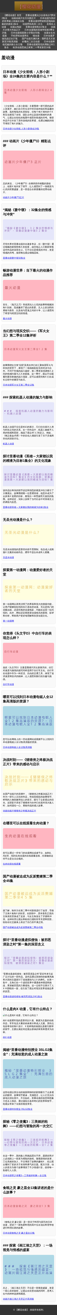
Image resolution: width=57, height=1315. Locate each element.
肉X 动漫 (7, 1037)
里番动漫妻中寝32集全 (14, 258)
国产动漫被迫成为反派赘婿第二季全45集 (23, 927)
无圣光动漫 (8, 557)
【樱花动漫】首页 (12, 15)
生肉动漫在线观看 (12, 864)
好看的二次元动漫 (31, 41)
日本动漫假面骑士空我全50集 (25, 33)
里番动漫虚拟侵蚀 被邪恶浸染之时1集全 (22, 996)
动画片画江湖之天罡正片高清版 (18, 1299)
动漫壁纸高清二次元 (32, 24)
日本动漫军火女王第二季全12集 (18, 385)
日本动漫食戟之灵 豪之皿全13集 (19, 1233)
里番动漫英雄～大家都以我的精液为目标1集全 (25, 507)
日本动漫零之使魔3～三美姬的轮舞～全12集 (24, 1175)
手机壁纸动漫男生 (20, 36)
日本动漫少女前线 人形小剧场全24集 (21, 128)
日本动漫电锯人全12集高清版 (17, 747)
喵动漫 (36, 36)
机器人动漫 (8, 444)
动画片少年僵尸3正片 (13, 197)
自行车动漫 (8, 684)
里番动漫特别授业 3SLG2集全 (18, 1109)
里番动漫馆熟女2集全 (36, 27)
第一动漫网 (8, 621)
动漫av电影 (15, 27)
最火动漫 (7, 318)
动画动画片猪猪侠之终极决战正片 (19, 811)
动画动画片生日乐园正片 (23, 18)
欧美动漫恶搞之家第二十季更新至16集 (32, 47)
